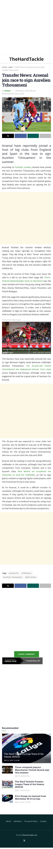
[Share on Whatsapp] (33, 136)
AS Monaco (26, 573)
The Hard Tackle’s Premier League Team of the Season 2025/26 (29, 784)
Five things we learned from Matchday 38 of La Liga (30, 797)
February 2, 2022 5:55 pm (25, 90)
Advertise (18, 821)
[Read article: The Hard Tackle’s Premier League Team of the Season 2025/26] (7, 784)
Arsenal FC (13, 573)
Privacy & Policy (30, 821)
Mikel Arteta (30, 577)
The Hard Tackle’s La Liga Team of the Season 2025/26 (24, 755)
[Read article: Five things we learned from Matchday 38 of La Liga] (7, 798)
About (8, 821)
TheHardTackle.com (29, 835)
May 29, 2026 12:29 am (11, 760)
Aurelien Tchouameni (12, 577)
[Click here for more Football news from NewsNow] (13, 660)
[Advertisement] (26, 27)
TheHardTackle (26, 59)
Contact (43, 821)
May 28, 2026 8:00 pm (22, 776)
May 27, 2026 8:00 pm (22, 790)
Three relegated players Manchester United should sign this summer (32, 770)
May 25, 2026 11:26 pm (22, 802)
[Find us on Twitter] (24, 840)
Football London (23, 167)
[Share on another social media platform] (45, 136)
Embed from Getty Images (11, 320)
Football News (31, 661)
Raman (7, 90)
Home (4, 67)
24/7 (38, 661)
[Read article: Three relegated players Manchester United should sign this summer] (7, 769)
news (10, 67)
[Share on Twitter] (8, 136)
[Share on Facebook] (21, 136)
